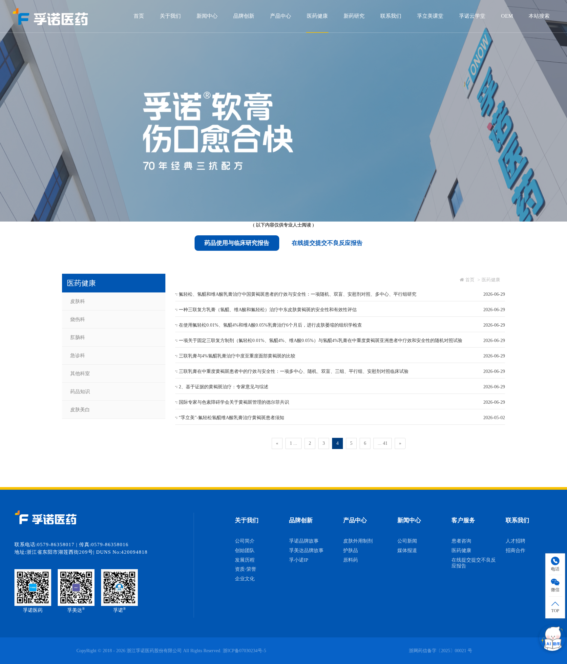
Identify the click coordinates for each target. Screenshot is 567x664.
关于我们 (170, 16)
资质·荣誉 (245, 569)
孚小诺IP (298, 560)
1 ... (293, 443)
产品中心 (280, 16)
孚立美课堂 (430, 16)
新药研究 (354, 16)
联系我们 (390, 16)
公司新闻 (407, 541)
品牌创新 (243, 16)
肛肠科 (77, 337)
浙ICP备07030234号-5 (244, 650)
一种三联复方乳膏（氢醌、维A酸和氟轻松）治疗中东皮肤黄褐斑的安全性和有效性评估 (268, 309)
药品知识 (80, 391)
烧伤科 (77, 319)
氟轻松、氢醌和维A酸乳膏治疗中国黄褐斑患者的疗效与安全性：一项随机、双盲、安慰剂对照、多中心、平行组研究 (297, 294)
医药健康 (317, 16)
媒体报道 (407, 550)
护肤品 (350, 550)
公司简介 (245, 541)
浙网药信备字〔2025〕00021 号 (440, 650)
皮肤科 (77, 301)
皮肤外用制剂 (358, 541)
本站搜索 (539, 16)
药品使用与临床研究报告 (236, 243)
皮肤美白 (80, 409)
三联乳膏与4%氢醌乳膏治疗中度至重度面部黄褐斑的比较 (237, 355)
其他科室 (80, 373)
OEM (507, 16)
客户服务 (463, 520)
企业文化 (245, 578)
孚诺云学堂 (472, 16)
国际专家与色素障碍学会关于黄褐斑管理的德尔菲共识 (234, 402)
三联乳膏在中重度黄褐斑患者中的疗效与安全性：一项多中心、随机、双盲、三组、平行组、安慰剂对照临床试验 (294, 371)
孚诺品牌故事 (304, 541)
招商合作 (515, 550)
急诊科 (77, 355)
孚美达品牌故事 (306, 550)
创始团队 (245, 550)
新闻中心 (207, 16)
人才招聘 (515, 541)
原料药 (350, 560)
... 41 (383, 443)
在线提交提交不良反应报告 (327, 243)
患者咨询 (461, 541)
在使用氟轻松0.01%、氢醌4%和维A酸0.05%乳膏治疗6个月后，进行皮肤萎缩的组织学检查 (270, 325)
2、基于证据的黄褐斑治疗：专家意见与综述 (223, 386)
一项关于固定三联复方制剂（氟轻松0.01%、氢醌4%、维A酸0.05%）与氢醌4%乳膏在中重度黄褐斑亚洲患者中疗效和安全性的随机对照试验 (320, 340)
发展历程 (245, 560)
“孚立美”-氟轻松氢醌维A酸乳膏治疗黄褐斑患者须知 (231, 417)
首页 (139, 16)
